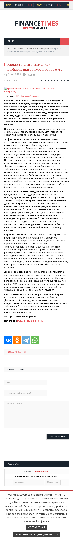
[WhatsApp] (35, 340)
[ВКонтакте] (8, 340)
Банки (20, 48)
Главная (11, 48)
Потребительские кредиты (38, 48)
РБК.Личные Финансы (27, 96)
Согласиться (36, 527)
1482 (17, 74)
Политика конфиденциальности (36, 534)
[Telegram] (26, 340)
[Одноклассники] (17, 340)
